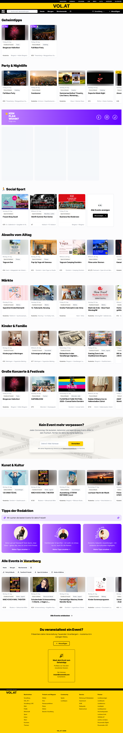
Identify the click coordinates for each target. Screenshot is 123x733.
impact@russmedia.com (61, 674)
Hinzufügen (115, 11)
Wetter (44, 698)
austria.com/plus (103, 720)
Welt (25, 706)
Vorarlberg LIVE (28, 703)
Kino (43, 701)
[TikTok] (115, 117)
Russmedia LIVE (103, 725)
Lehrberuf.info (102, 714)
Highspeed (63, 1)
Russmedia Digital (103, 722)
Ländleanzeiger (102, 698)
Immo (94, 1)
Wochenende (62, 11)
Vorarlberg (98, 11)
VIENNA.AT (101, 717)
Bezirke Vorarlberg (48, 711)
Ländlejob (101, 706)
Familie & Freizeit (25, 572)
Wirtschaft (27, 711)
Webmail (72, 1)
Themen (26, 725)
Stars (25, 720)
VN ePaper (118, 1)
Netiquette (82, 706)
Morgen (51, 11)
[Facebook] (98, 117)
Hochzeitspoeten (103, 711)
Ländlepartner (102, 709)
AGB (80, 703)
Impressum (82, 701)
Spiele (62, 698)
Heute (42, 11)
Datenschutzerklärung (70, 448)
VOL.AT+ (26, 701)
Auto (101, 1)
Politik (25, 709)
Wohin (44, 709)
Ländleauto (101, 701)
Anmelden (75, 444)
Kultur (25, 717)
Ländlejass (64, 701)
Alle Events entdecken (60, 616)
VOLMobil (81, 1)
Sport (25, 714)
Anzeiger (109, 1)
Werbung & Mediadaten (86, 698)
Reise (44, 706)
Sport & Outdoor (42, 572)
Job (88, 1)
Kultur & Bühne (59, 572)
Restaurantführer (47, 703)
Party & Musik (9, 572)
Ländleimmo (101, 703)
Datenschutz (83, 709)
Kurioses (26, 722)
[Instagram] (107, 117)
